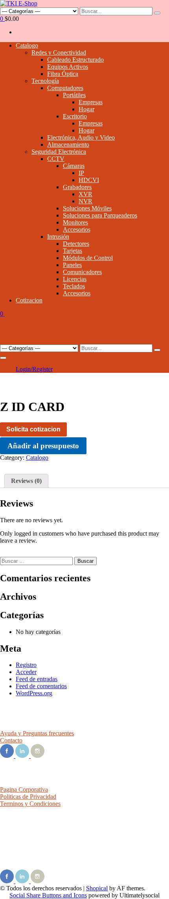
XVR (85, 194)
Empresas (91, 102)
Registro (26, 664)
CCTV (55, 158)
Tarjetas (72, 250)
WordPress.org (34, 693)
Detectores (76, 243)
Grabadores (77, 187)
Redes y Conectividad (58, 52)
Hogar (86, 109)
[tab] (26, 481)
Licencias (74, 279)
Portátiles (74, 95)
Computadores (65, 88)
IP (81, 172)
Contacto (11, 740)
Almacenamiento (68, 144)
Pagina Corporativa (24, 789)
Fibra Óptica (62, 73)
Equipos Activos (67, 66)
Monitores (75, 222)
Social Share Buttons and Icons (48, 895)
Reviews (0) (26, 480)
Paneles (72, 265)
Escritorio (75, 116)
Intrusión (58, 236)
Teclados (74, 286)
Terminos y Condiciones (30, 803)
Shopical (97, 888)
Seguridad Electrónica (58, 151)
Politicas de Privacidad (28, 796)
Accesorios (76, 229)
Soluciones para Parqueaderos (100, 215)
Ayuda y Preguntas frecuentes (37, 733)
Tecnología (45, 80)
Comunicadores (82, 272)
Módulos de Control (88, 257)
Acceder (26, 672)
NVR (85, 201)
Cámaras (73, 165)
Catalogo (27, 45)
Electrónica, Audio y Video (81, 137)
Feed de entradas (36, 679)
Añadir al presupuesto (43, 446)
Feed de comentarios (41, 686)
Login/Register (34, 369)
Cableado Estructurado (75, 59)
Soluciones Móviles (87, 208)
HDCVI (89, 180)
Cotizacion (29, 300)
